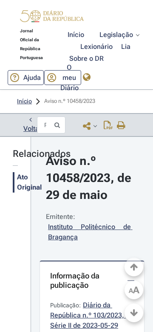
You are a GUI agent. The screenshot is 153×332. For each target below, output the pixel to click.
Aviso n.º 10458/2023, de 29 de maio (90, 178)
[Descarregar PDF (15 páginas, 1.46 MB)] (108, 125)
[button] (52, 17)
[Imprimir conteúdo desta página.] (121, 125)
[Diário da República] (52, 18)
